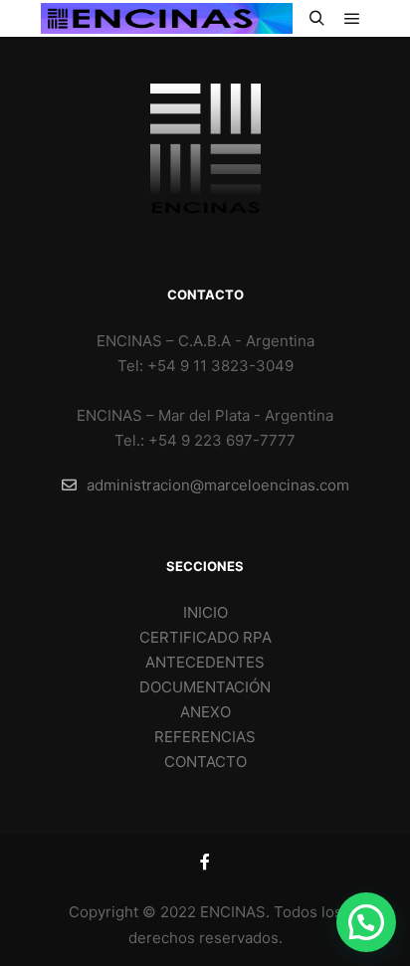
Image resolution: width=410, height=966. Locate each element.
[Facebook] (205, 861)
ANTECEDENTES (205, 662)
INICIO (205, 612)
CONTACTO (205, 761)
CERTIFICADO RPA (205, 637)
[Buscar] (316, 19)
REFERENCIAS (205, 736)
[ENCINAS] (167, 18)
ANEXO (205, 711)
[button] (366, 922)
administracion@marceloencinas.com (218, 485)
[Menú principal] (352, 19)
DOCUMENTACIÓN (205, 686)
